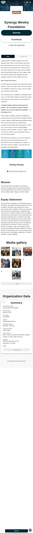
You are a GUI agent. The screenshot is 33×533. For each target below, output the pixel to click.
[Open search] (24, 2)
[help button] (30, 530)
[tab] (8, 56)
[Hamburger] (30, 2)
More (17, 283)
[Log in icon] (27, 2)
